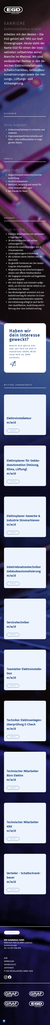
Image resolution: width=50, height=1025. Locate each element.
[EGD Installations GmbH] (36, 1004)
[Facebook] (9, 977)
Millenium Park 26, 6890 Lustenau (18, 943)
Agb (5, 958)
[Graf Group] (11, 994)
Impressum (9, 961)
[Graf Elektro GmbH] (11, 1004)
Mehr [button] (13, 430)
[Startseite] (13, 10)
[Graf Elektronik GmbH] (36, 994)
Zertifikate (9, 968)
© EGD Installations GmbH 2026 (18, 971)
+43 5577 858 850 (14, 948)
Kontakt (12, 933)
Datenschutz (10, 964)
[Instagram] (6, 977)
